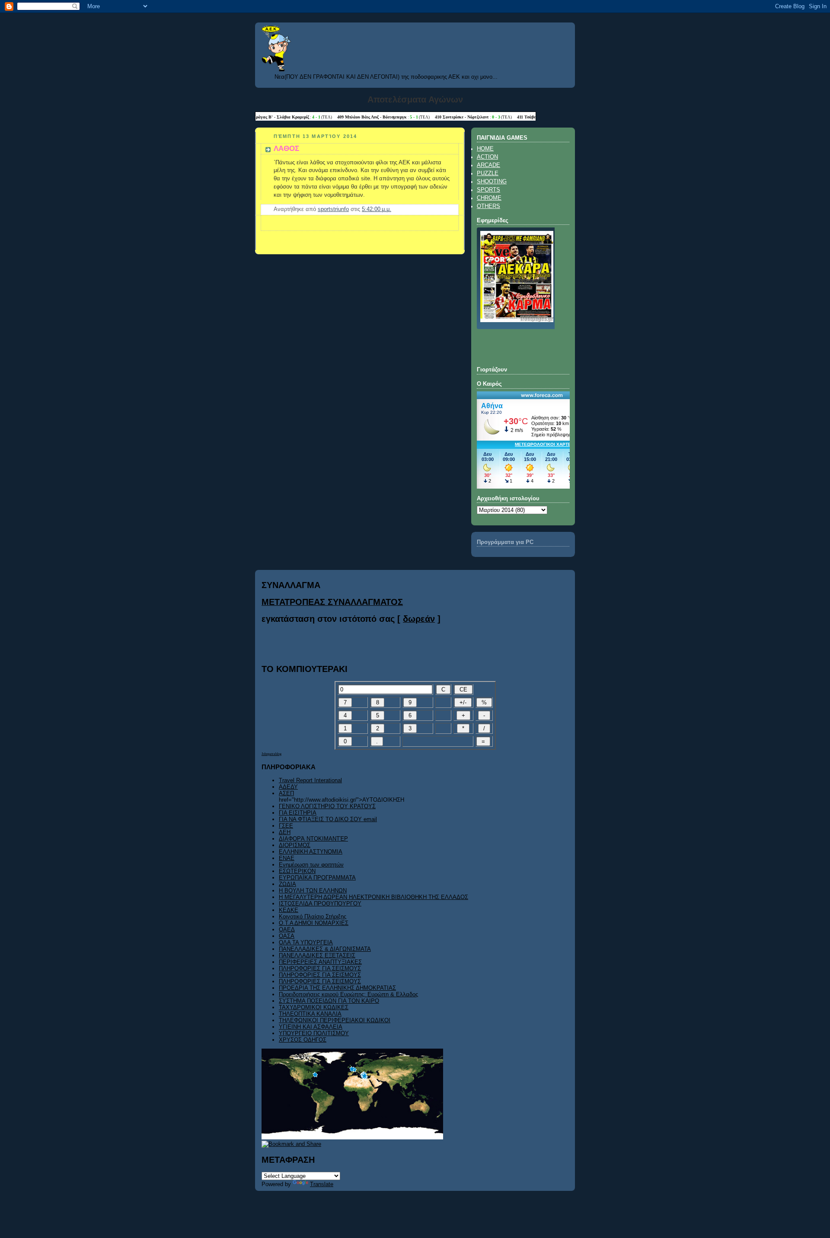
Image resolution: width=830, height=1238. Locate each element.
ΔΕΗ (284, 832)
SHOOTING (492, 182)
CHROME (489, 198)
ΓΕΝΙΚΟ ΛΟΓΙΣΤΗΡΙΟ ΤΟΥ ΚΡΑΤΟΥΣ (327, 806)
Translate (321, 1184)
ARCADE (488, 165)
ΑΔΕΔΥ (288, 787)
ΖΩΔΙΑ (287, 884)
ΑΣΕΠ (286, 793)
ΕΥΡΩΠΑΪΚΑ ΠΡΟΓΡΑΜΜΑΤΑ (317, 877)
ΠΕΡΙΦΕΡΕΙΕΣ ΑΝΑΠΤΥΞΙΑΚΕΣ (320, 962)
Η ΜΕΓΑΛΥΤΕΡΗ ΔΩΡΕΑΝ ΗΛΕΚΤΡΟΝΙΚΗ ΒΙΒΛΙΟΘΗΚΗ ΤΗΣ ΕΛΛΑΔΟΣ (373, 897)
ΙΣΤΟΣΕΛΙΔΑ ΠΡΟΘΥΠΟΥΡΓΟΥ (320, 903)
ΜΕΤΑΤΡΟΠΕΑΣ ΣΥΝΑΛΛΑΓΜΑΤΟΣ (332, 602)
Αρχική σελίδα (356, 240)
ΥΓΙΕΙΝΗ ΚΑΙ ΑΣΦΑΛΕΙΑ (310, 1027)
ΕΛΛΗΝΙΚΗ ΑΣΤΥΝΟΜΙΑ (310, 851)
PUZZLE (487, 173)
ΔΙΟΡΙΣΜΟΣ (294, 845)
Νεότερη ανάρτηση (284, 240)
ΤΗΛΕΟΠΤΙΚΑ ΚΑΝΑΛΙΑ (310, 1014)
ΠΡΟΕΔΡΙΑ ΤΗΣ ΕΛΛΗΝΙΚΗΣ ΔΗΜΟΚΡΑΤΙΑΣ (337, 988)
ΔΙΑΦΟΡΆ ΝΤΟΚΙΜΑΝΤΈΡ (313, 838)
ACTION (487, 157)
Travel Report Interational (310, 780)
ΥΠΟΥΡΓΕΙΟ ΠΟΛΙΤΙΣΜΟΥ (314, 1033)
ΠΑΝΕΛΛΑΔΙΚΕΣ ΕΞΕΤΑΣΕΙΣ (317, 955)
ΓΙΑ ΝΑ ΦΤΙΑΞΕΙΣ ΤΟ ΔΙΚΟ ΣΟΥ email (328, 819)
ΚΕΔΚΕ (288, 910)
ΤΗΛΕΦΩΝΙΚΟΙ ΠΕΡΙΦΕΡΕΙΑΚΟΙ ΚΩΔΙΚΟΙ (334, 1020)
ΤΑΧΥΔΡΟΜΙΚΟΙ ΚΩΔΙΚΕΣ (313, 1007)
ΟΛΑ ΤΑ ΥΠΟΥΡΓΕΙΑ (306, 942)
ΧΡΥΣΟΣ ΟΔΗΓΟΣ (302, 1039)
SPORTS (488, 190)
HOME (485, 149)
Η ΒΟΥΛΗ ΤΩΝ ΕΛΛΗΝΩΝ (313, 890)
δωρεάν (419, 619)
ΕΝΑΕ (286, 858)
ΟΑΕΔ (287, 929)
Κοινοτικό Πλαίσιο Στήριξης (312, 916)
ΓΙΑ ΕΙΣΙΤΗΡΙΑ (297, 812)
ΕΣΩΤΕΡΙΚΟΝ (297, 871)
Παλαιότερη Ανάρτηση (431, 240)
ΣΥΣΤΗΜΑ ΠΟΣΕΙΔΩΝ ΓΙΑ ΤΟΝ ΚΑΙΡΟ (329, 1001)
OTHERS (488, 206)
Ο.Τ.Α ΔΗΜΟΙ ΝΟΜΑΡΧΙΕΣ (313, 923)
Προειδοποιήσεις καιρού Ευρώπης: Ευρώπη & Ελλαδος (348, 994)
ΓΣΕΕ (286, 825)
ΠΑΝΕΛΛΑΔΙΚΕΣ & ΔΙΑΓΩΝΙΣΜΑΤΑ (325, 949)
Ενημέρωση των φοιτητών (311, 864)
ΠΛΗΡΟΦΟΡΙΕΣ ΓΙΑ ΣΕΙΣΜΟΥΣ (320, 968)
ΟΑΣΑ (286, 936)
